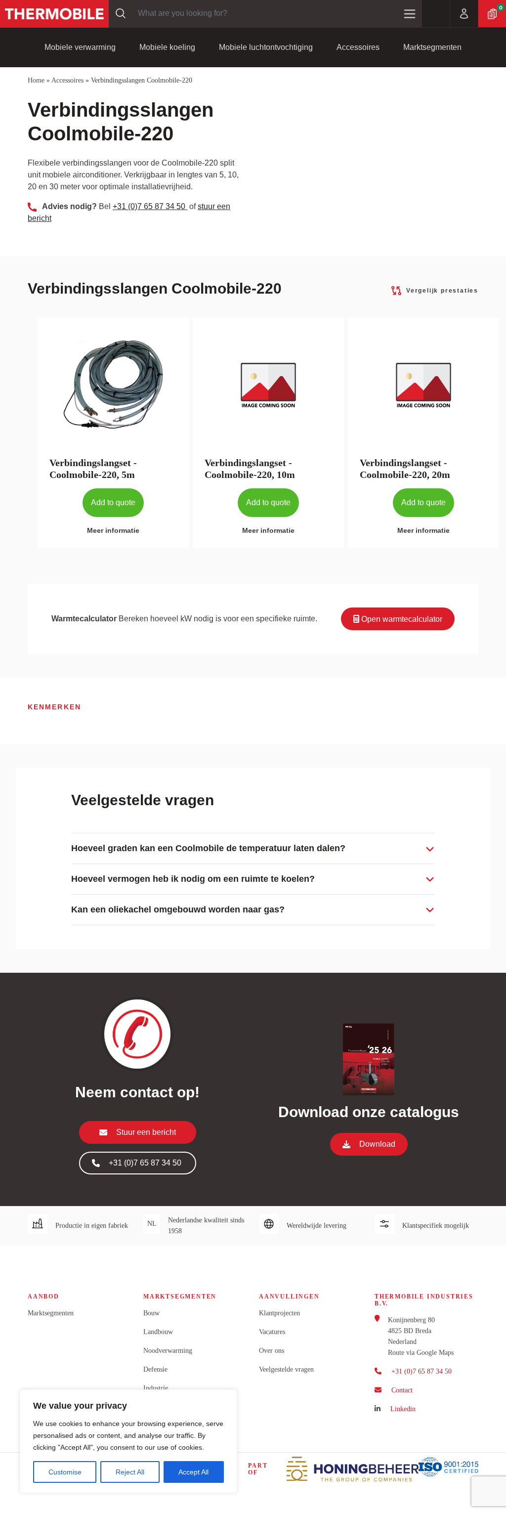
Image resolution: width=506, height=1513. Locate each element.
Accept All (193, 1472)
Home (36, 80)
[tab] (253, 848)
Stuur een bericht (146, 1132)
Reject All (130, 1472)
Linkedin (403, 1409)
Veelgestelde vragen (286, 1369)
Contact (402, 1390)
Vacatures (272, 1332)
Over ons (271, 1350)
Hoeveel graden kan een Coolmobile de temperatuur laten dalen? (208, 848)
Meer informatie (113, 530)
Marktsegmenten (432, 47)
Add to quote (113, 502)
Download (377, 1144)
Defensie (155, 1369)
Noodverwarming (167, 1350)
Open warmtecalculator (400, 619)
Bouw (151, 1313)
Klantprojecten (279, 1313)
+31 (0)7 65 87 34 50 (150, 206)
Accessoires (358, 47)
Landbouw (158, 1332)
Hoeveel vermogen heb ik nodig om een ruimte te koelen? (193, 879)
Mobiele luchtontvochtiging (266, 47)
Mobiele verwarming (80, 47)
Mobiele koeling (167, 47)
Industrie (155, 1388)
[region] (128, 1441)
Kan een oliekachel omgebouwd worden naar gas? (178, 909)
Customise (65, 1472)
